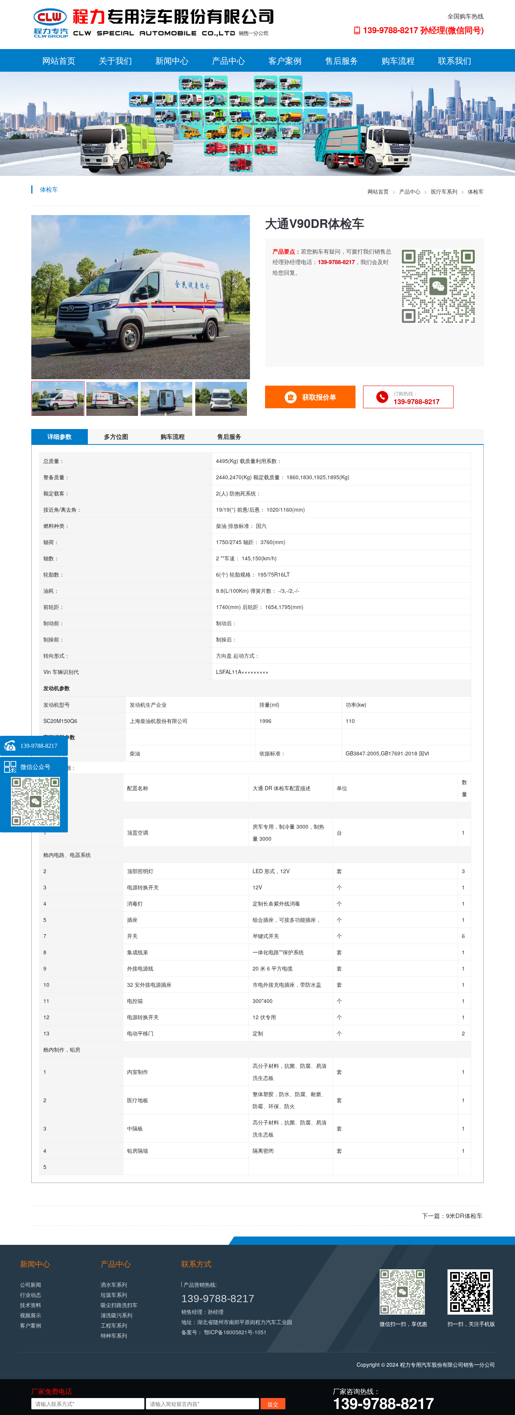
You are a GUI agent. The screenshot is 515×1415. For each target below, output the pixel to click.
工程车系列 (114, 1325)
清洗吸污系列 (116, 1315)
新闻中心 (172, 60)
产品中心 (228, 60)
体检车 (476, 191)
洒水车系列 (114, 1284)
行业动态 (30, 1294)
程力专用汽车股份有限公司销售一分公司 (447, 1364)
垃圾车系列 (114, 1294)
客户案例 (285, 60)
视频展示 (30, 1315)
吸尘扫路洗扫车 (119, 1305)
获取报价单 (319, 397)
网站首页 (58, 60)
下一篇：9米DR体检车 (452, 1215)
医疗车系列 (444, 191)
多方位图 (116, 436)
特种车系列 (114, 1335)
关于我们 (115, 60)
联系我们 (454, 60)
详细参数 (60, 436)
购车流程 (398, 60)
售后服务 (341, 60)
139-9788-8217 (217, 1298)
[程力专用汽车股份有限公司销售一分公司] (153, 22)
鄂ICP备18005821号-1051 (235, 1332)
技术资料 (30, 1305)
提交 (273, 1404)
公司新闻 (30, 1284)
